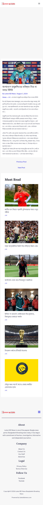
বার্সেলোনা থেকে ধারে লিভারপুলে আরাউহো (18, 280)
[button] (39, 412)
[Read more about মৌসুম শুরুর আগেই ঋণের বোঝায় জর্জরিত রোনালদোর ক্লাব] (21, 370)
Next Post (21, 168)
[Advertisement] (21, 29)
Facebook (21, 478)
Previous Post (21, 162)
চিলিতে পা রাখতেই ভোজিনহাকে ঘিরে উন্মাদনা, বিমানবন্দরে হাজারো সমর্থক (19, 315)
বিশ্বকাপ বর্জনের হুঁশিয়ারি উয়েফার (16, 350)
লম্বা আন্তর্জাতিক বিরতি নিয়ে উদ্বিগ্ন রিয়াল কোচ (21, 246)
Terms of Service (21, 469)
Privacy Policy (21, 466)
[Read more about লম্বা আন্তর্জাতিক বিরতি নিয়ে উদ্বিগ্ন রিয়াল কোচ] (21, 232)
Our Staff (21, 454)
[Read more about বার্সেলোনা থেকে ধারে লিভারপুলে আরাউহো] (21, 266)
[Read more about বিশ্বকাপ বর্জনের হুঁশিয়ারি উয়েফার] (21, 336)
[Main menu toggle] (39, 3)
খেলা (6, 215)
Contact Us (21, 451)
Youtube (21, 481)
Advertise (21, 457)
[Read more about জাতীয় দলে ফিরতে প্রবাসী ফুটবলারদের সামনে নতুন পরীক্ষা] (21, 195)
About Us (21, 449)
